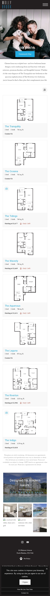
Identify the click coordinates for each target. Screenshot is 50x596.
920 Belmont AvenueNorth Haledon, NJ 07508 (25, 551)
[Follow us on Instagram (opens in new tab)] (22, 542)
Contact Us (25, 593)
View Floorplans (25, 489)
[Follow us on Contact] (27, 542)
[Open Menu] (45, 4)
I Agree (25, 582)
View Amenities (25, 495)
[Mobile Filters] (44, 90)
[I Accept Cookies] (47, 569)
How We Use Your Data (25, 589)
